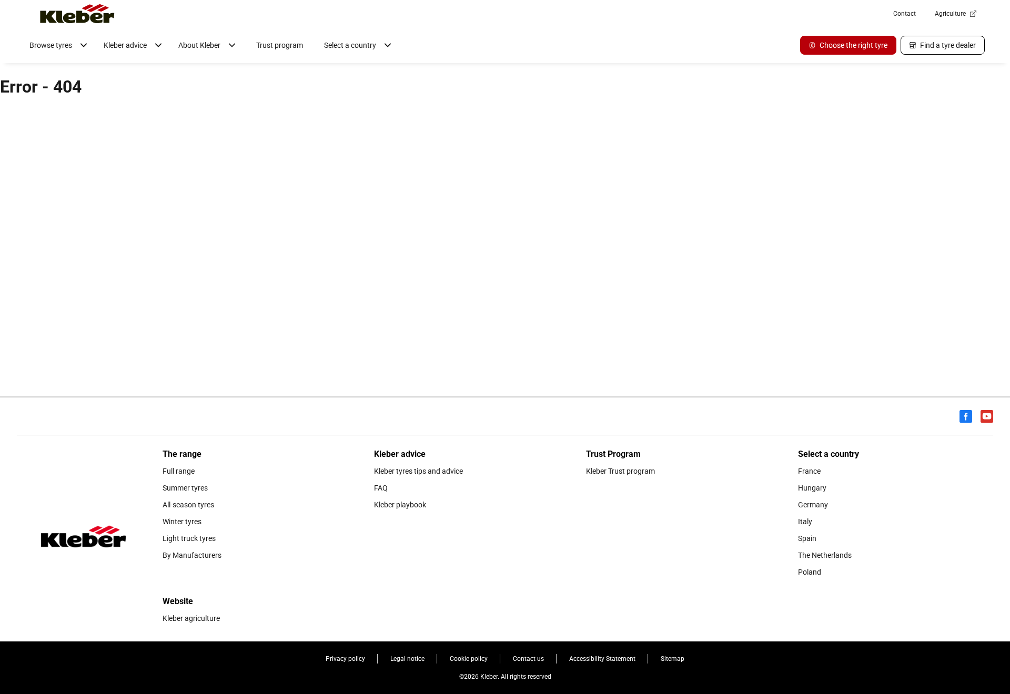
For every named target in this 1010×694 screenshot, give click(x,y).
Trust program (279, 45)
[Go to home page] (77, 13)
